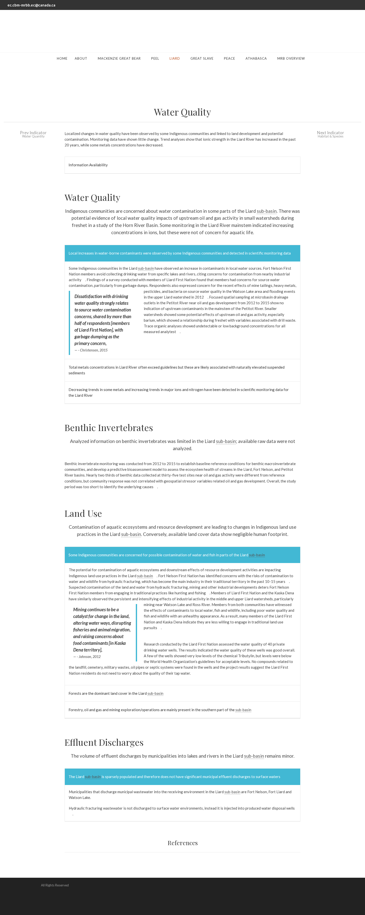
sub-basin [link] (267, 211)
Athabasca (256, 58)
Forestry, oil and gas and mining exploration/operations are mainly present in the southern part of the (160, 709)
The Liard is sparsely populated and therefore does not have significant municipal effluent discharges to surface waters (174, 776)
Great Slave (202, 58)
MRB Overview (291, 58)
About (81, 58)
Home (62, 58)
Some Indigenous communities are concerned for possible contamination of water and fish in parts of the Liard (167, 555)
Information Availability (88, 165)
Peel (155, 58)
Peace (229, 58)
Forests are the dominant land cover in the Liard (116, 693)
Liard (175, 58)
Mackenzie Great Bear (119, 58)
